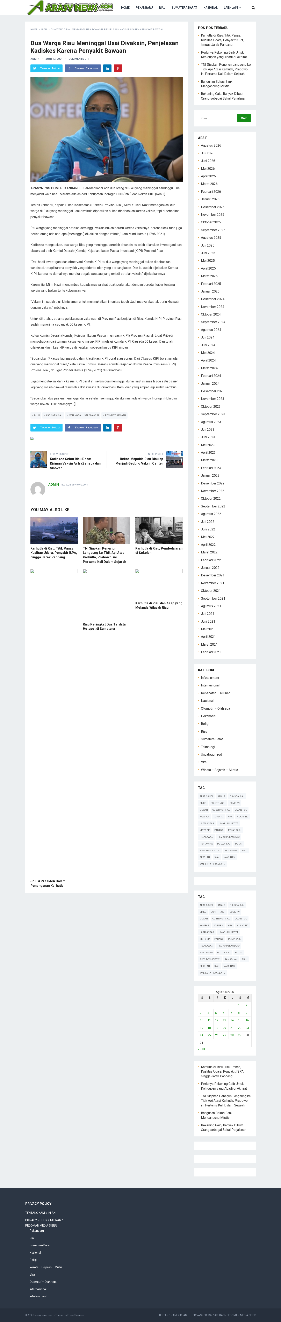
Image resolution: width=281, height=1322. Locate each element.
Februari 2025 (211, 284)
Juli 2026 (207, 153)
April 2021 (208, 637)
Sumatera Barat (184, 7)
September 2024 (213, 322)
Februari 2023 (211, 468)
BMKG (203, 803)
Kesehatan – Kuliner (215, 693)
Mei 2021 (208, 629)
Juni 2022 (208, 529)
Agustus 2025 (211, 238)
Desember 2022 (212, 483)
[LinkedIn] (107, 68)
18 (209, 1027)
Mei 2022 (208, 537)
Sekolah (205, 857)
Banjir (221, 796)
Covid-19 (234, 803)
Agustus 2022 (211, 514)
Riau (162, 7)
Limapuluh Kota (228, 823)
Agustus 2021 (211, 606)
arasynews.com (44, 1315)
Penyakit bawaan (115, 415)
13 (224, 1020)
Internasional (210, 685)
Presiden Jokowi (210, 850)
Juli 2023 (207, 429)
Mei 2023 (208, 445)
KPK (230, 816)
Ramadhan (231, 850)
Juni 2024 (208, 345)
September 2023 (213, 414)
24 (201, 1035)
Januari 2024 (210, 384)
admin (34, 58)
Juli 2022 (207, 522)
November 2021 (212, 583)
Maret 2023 (209, 460)
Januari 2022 (210, 568)
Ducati (204, 810)
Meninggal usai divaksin (84, 415)
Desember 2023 (212, 391)
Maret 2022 (209, 552)
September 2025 (213, 230)
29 (239, 1035)
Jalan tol (241, 810)
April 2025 (208, 268)
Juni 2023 (208, 437)
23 (247, 1027)
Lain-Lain (231, 7)
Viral (204, 762)
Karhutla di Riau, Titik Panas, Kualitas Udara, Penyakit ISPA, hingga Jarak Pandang (53, 552)
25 (209, 1035)
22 (239, 1027)
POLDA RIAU (224, 843)
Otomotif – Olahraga (215, 708)
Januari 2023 (210, 475)
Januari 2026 (210, 199)
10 (201, 1020)
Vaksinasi (229, 857)
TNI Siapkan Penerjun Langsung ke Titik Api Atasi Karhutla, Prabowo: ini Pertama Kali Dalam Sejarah (226, 69)
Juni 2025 (208, 253)
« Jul (201, 1049)
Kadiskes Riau (54, 415)
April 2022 (208, 545)
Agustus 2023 (211, 422)
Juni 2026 (208, 161)
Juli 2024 (207, 337)
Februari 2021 (211, 652)
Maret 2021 (209, 644)
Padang (219, 830)
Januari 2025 (210, 291)
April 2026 (208, 176)
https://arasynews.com (74, 484)
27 (224, 1035)
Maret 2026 (209, 184)
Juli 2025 (207, 245)
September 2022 (213, 506)
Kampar (204, 816)
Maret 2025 (209, 276)
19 (216, 1027)
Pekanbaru (144, 7)
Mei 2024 (208, 353)
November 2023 (212, 399)
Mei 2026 (208, 169)
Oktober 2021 (211, 591)
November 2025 (212, 215)
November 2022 (212, 491)
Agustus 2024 (211, 330)
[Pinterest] (118, 68)
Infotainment (210, 678)
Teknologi (208, 747)
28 (232, 1035)
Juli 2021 (207, 614)
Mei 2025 (208, 261)
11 (209, 1020)
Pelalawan (206, 837)
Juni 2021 (208, 621)
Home (125, 7)
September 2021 (213, 598)
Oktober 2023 (211, 407)
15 (239, 1020)
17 (201, 1027)
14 (232, 1020)
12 (216, 1020)
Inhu (37, 415)
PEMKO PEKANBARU (229, 837)
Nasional (210, 7)
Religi (205, 724)
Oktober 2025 (211, 222)
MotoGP (205, 830)
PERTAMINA (206, 843)
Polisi (238, 843)
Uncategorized (211, 754)
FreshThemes (75, 1315)
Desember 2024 (212, 299)
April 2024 (208, 360)
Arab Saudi (206, 796)
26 (216, 1035)
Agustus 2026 (211, 145)
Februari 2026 (211, 192)
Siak (216, 857)
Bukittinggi (218, 803)
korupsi (218, 816)
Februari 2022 (211, 560)
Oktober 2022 (211, 498)
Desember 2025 (212, 207)
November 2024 (212, 307)
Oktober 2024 (211, 314)
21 (232, 1027)
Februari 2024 (211, 376)
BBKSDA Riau (237, 796)
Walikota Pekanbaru (212, 864)
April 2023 (208, 452)
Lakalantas (207, 823)
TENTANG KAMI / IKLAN (40, 1212)
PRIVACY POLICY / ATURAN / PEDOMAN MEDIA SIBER (224, 1315)
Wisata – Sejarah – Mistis (219, 770)
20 (224, 1027)
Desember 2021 (212, 575)
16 (247, 1020)
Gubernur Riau (221, 810)
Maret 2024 (209, 368)
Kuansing (242, 816)
